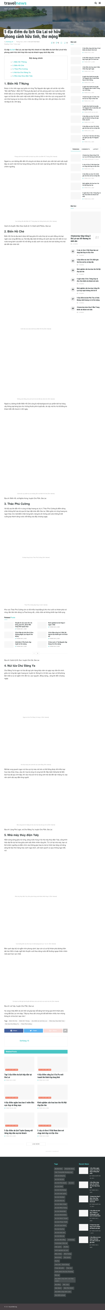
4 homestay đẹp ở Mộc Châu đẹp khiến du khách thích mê (95, 1199)
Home (6, 9)
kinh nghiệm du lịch (61, 1250)
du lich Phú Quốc (60, 1183)
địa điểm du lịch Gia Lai (39, 1021)
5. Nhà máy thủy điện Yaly (23, 76)
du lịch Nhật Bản (60, 1211)
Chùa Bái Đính (69, 1168)
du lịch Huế (59, 1186)
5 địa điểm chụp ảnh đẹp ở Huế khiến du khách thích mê (91, 49)
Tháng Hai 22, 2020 (10, 1108)
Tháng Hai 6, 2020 (43, 1108)
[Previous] (34, 653)
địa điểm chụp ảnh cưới (63, 1291)
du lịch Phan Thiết (61, 1222)
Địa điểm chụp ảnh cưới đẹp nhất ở (64, 1280)
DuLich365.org (13, 1307)
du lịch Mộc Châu (60, 1204)
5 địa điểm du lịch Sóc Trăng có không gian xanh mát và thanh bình (95, 1213)
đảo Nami (58, 1288)
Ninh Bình (58, 1257)
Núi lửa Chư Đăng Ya (12, 1024)
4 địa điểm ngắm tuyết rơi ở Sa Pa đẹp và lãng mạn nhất (95, 1170)
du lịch (12, 50)
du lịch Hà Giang (60, 1190)
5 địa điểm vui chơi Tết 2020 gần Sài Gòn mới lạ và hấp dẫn (91, 127)
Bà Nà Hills (58, 1168)
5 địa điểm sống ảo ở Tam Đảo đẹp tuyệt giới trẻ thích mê (91, 58)
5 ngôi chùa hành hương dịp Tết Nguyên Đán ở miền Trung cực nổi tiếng (91, 88)
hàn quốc (58, 1247)
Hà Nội (66, 1247)
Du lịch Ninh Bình (60, 1215)
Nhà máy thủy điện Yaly (56, 1021)
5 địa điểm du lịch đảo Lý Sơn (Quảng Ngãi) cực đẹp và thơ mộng (24, 634)
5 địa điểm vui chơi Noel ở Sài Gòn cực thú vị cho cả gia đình (95, 1239)
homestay (71, 1239)
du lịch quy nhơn (60, 1225)
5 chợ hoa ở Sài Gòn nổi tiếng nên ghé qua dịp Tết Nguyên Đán (90, 137)
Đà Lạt (57, 1275)
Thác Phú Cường (26, 1024)
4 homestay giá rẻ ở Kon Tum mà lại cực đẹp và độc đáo (90, 97)
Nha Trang (67, 1254)
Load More (36, 1144)
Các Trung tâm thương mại (63, 1172)
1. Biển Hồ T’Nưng (20, 62)
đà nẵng (57, 1284)
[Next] (37, 653)
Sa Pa (57, 1261)
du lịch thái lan (60, 1232)
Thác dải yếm (59, 1268)
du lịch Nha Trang (61, 1207)
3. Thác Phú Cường (20, 69)
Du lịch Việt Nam (13, 9)
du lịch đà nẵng (60, 1239)
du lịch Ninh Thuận (61, 1218)
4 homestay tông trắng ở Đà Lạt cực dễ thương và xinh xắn (91, 156)
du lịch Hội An (59, 1200)
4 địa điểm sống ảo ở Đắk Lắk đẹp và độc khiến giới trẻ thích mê (57, 634)
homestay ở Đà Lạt (61, 1243)
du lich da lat (59, 1179)
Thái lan (69, 1268)
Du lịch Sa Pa (59, 1229)
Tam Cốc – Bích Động (62, 1264)
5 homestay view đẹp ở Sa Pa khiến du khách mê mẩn (95, 1226)
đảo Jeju (66, 1284)
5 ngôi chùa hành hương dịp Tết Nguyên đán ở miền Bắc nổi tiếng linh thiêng (91, 107)
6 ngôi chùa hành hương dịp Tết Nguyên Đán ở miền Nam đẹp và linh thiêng (90, 78)
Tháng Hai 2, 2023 (21, 41)
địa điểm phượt (60, 1295)
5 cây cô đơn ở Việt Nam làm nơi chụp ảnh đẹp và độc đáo (90, 165)
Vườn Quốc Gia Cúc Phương (64, 1271)
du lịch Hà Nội (59, 1197)
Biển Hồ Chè (13, 1021)
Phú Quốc (67, 1257)
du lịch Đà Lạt (59, 1236)
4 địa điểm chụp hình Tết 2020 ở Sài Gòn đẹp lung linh (94, 1185)
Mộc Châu (58, 1254)
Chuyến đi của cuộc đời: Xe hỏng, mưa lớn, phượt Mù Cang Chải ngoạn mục (23, 624)
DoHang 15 (9, 41)
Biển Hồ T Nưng (24, 1021)
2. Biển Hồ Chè (18, 65)
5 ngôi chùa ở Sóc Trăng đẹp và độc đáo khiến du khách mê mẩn (91, 194)
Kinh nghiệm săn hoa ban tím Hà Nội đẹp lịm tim (90, 184)
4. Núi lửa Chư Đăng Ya (22, 72)
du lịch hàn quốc (60, 1193)
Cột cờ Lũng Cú (60, 1175)
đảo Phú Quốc (68, 1288)
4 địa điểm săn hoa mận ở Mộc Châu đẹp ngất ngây (91, 68)
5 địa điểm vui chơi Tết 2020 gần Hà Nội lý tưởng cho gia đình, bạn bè (90, 118)
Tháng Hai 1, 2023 (21, 629)
